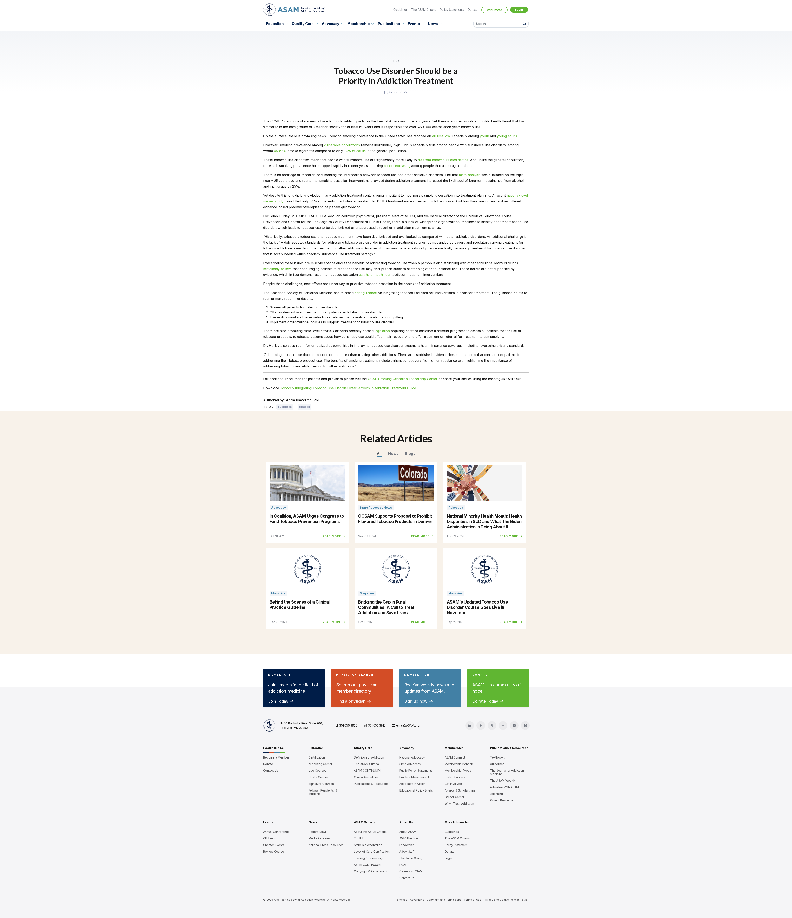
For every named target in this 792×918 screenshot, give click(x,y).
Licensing (496, 793)
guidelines (285, 406)
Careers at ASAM (410, 871)
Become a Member (276, 757)
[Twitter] (492, 725)
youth (484, 136)
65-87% (280, 151)
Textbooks (497, 757)
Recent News (318, 831)
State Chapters (455, 777)
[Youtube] (514, 725)
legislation (382, 331)
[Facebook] (480, 725)
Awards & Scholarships (460, 790)
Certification (317, 757)
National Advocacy (412, 757)
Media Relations (319, 838)
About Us (406, 822)
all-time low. (441, 136)
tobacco (304, 406)
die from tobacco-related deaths (443, 160)
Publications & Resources (371, 784)
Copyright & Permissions (370, 871)
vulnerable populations (342, 145)
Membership (358, 24)
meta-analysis (469, 175)
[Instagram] (503, 725)
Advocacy (330, 24)
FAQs (402, 864)
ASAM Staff (406, 851)
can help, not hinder (374, 275)
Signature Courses (321, 784)
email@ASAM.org (408, 725)
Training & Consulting (368, 858)
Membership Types (458, 770)
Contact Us (270, 770)
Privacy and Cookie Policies (502, 899)
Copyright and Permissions (444, 899)
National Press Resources (326, 845)
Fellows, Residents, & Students (323, 792)
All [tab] (379, 453)
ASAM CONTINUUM (367, 770)
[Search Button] (524, 23)
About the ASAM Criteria (370, 831)
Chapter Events (273, 845)
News (433, 24)
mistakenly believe (277, 269)
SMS (525, 899)
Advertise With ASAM (504, 787)
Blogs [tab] (410, 453)
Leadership (407, 845)
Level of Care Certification (372, 851)
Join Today (494, 9)
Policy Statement (456, 845)
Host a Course (318, 777)
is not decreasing (397, 166)
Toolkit (358, 838)
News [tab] (393, 453)
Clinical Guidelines (366, 777)
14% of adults (355, 151)
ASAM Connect (455, 757)
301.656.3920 (348, 725)
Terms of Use (472, 899)
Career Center (454, 797)
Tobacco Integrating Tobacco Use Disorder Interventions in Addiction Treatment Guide (348, 388)
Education (275, 24)
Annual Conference (276, 831)
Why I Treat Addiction (459, 803)
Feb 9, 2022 (397, 92)
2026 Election (408, 838)
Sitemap (402, 899)
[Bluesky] (525, 725)
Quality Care (303, 24)
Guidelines (400, 9)
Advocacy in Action (412, 784)
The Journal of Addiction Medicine (507, 772)
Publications (389, 24)
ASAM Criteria (364, 822)
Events (414, 24)
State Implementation (368, 845)
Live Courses (317, 770)
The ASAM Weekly (503, 780)
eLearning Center (320, 764)
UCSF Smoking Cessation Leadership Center (402, 379)
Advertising (417, 899)
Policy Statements (452, 9)
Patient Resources (502, 800)
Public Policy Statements (416, 770)
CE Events (270, 838)
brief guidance (366, 293)
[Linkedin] (469, 725)
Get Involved (453, 784)
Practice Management (414, 777)
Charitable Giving (410, 858)
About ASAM (407, 831)
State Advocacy (410, 764)
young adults (507, 136)
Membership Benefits (459, 764)
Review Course (273, 851)
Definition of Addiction (369, 757)
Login (519, 9)
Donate (473, 9)
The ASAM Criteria (423, 9)
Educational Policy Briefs (416, 790)
